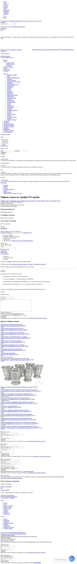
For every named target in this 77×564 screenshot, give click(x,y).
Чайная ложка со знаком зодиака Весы (10, 342)
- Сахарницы (10, 107)
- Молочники (10, 94)
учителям (30, 264)
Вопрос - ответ (10, 64)
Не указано (5, 139)
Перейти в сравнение (6, 486)
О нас (5, 61)
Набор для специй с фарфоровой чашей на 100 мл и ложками (16, 403)
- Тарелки (9, 113)
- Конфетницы (10, 85)
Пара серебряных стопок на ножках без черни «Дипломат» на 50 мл (18, 391)
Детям (4, 144)
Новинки (6, 128)
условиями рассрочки (28, 471)
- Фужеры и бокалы (12, 117)
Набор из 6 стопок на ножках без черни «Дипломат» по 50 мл (16, 387)
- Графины (9, 79)
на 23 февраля (36, 264)
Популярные (7, 129)
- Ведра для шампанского (13, 77)
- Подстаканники (11, 102)
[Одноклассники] (10, 245)
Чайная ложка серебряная (7, 354)
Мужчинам (5, 142)
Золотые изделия (8, 132)
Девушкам (5, 141)
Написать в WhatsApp (6, 232)
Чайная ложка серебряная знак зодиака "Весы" (13, 334)
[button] (72, 559)
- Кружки (9, 88)
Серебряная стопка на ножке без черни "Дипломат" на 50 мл (16, 419)
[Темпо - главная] (3, 22)
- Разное (9, 103)
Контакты (6, 71)
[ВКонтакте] (1, 245)
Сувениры (6, 122)
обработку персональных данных (38, 318)
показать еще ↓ (4, 145)
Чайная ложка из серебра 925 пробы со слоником (13, 338)
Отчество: (3, 463)
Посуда (5, 73)
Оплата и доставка (8, 67)
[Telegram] (6, 245)
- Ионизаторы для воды (13, 84)
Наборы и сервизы (8, 123)
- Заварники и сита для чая (13, 81)
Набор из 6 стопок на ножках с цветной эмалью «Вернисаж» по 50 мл (19, 427)
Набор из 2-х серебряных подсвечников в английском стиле (16, 395)
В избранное (4, 252)
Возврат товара (10, 62)
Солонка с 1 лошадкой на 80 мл (9, 407)
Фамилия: (3, 460)
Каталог (6, 60)
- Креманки (9, 87)
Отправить (3, 316)
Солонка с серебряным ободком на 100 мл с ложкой (14, 411)
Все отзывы (4, 182)
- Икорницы (10, 83)
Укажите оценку (6, 312)
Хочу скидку (4, 250)
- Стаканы (9, 109)
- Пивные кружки (11, 98)
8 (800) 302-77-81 (5, 25)
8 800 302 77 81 (9, 57)
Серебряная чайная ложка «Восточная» (11, 350)
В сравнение (5, 253)
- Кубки (9, 89)
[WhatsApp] (4, 245)
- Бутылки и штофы (12, 75)
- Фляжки (9, 115)
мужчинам (19, 264)
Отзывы (7, 69)
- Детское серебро (11, 80)
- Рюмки (9, 104)
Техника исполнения (9, 125)
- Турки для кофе (11, 114)
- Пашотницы (10, 96)
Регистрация (6, 56)
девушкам (13, 264)
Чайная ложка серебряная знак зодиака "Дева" (12, 346)
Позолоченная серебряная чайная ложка (11, 325)
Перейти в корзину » (17, 478)
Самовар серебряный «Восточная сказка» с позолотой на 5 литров (18, 423)
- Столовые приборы (12, 110)
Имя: (2, 433)
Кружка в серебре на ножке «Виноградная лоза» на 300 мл (16, 415)
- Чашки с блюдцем (11, 119)
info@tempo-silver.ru (9, 535)
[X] (8, 245)
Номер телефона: (5, 435)
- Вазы (8, 76)
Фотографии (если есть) (7, 315)
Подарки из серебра (9, 126)
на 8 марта (43, 264)
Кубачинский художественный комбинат (22, 240)
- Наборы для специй (12, 95)
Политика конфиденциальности (9, 496)
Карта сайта (7, 514)
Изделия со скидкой (9, 130)
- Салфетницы (10, 106)
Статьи (5, 68)
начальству (25, 264)
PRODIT (12, 498)
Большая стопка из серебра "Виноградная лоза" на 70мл (15, 359)
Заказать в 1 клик (5, 249)
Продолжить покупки (6, 478)
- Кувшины (9, 91)
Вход (2, 56)
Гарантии (9, 65)
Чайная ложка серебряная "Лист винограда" (12, 330)
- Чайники (9, 118)
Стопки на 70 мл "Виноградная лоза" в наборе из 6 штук (15, 399)
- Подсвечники (10, 100)
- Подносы (9, 99)
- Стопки (9, 111)
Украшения (6, 121)
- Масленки (9, 92)
